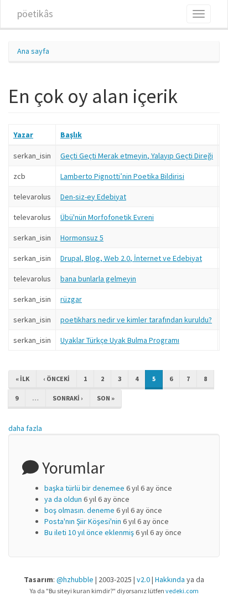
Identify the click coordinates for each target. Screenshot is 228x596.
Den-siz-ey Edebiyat (93, 197)
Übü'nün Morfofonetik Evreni (107, 217)
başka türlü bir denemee (84, 488)
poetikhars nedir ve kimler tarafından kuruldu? (136, 320)
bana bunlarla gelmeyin (98, 279)
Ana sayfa (33, 51)
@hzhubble (75, 579)
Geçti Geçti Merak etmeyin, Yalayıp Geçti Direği (136, 156)
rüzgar (71, 299)
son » (106, 398)
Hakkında (170, 579)
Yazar (23, 135)
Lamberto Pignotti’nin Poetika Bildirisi (122, 176)
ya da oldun (63, 499)
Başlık (71, 135)
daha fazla (25, 428)
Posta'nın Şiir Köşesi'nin (82, 521)
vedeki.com (182, 591)
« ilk (22, 378)
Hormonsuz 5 (81, 238)
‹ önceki (56, 378)
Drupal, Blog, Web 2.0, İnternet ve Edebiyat (131, 258)
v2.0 (143, 579)
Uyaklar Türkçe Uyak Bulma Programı (119, 340)
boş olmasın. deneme (79, 510)
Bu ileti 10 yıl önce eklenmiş (89, 532)
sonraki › (68, 398)
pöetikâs (35, 13)
